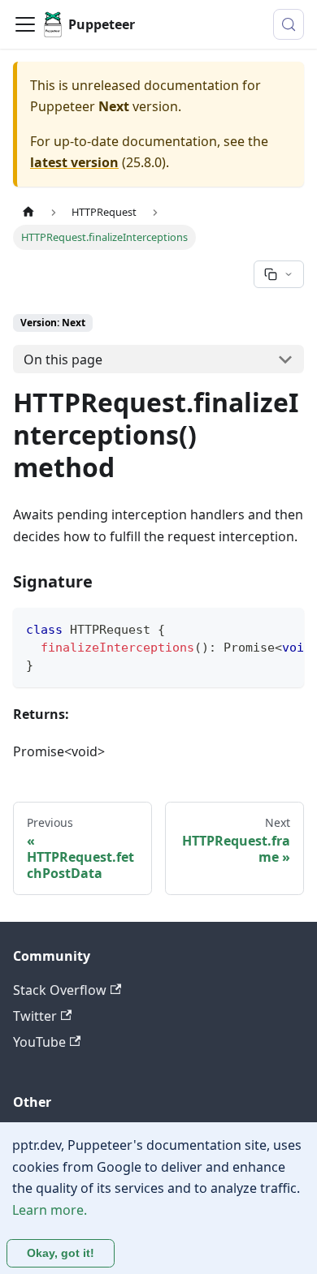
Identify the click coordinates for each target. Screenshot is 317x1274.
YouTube (39, 1042)
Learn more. (49, 1210)
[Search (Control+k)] (288, 24)
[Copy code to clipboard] (284, 628)
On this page (63, 359)
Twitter (35, 1016)
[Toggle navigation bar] (25, 24)
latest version (74, 162)
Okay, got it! (60, 1252)
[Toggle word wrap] (254, 628)
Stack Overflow (59, 990)
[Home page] (28, 212)
